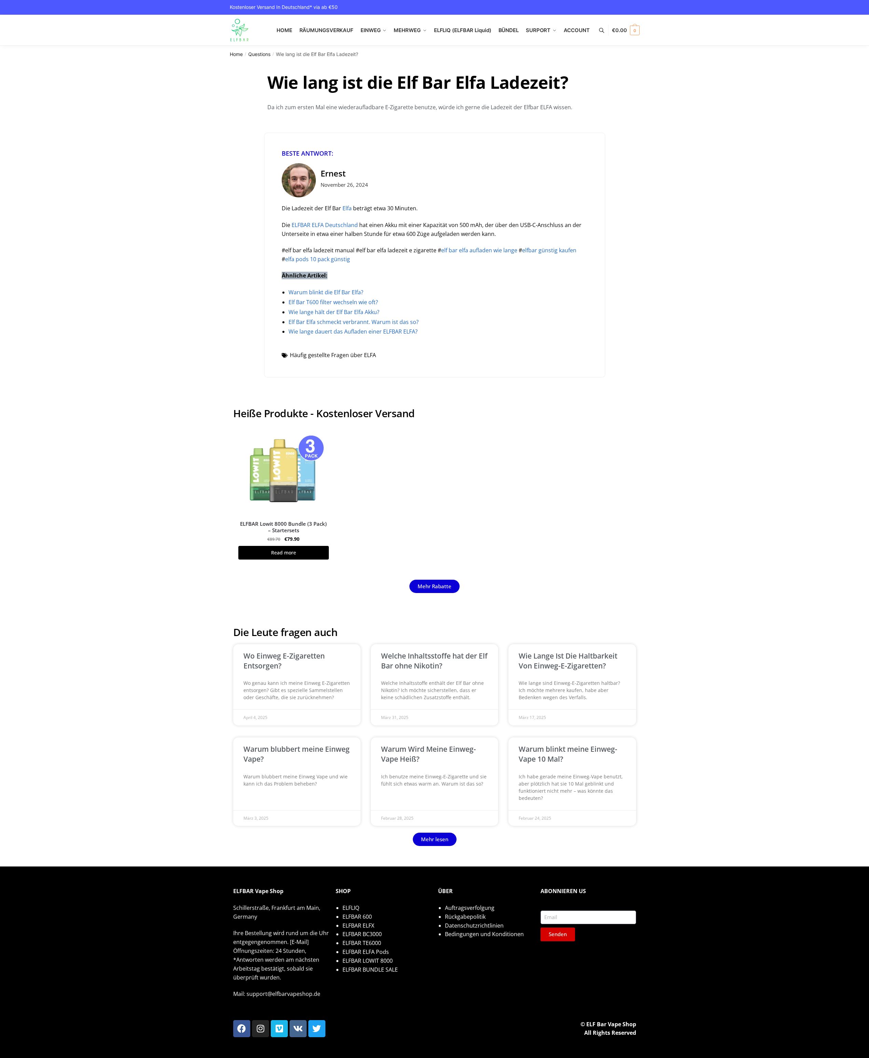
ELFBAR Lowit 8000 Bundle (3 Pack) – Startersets (283, 527)
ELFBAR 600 (357, 916)
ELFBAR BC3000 (362, 934)
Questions (259, 54)
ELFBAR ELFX (358, 925)
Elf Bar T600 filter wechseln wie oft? (333, 302)
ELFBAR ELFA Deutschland (325, 225)
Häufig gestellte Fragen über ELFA (333, 355)
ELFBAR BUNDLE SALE (370, 969)
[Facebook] (241, 1028)
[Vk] (298, 1028)
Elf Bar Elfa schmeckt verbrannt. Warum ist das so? (354, 322)
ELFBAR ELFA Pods (365, 952)
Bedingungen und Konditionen (484, 934)
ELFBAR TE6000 (361, 943)
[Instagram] (260, 1028)
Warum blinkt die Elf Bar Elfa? (326, 292)
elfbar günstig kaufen (549, 250)
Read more (283, 552)
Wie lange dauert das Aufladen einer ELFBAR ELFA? (353, 331)
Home (236, 54)
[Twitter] (316, 1028)
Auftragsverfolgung (469, 908)
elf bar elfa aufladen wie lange (479, 250)
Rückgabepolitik (465, 916)
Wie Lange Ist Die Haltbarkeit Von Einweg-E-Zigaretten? (568, 661)
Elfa (347, 208)
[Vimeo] (279, 1028)
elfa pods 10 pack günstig (317, 259)
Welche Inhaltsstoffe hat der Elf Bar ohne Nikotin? (434, 661)
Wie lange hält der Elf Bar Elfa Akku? (334, 312)
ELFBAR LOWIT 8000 (367, 960)
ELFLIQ (350, 908)
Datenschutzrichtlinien (474, 925)
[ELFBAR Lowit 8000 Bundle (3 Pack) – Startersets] (283, 470)
